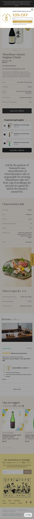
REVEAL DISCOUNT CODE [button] (22, 21)
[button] (32, 9)
